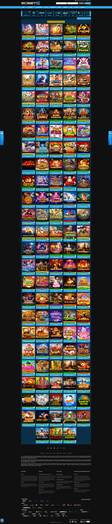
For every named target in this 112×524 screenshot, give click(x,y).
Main (28, 30)
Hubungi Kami (69, 453)
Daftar (87, 3)
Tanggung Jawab (59, 453)
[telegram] (54, 448)
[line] (48, 448)
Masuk (81, 3)
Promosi (82, 7)
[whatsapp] (60, 448)
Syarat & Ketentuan (49, 453)
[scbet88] (64, 448)
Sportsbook (39, 7)
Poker (59, 7)
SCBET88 (22, 456)
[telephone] (57, 448)
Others (76, 7)
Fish (71, 7)
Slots (46, 7)
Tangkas (65, 7)
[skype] (51, 448)
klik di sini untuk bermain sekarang (56, 21)
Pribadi (54, 453)
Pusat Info (64, 453)
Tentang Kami (42, 453)
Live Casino (52, 7)
